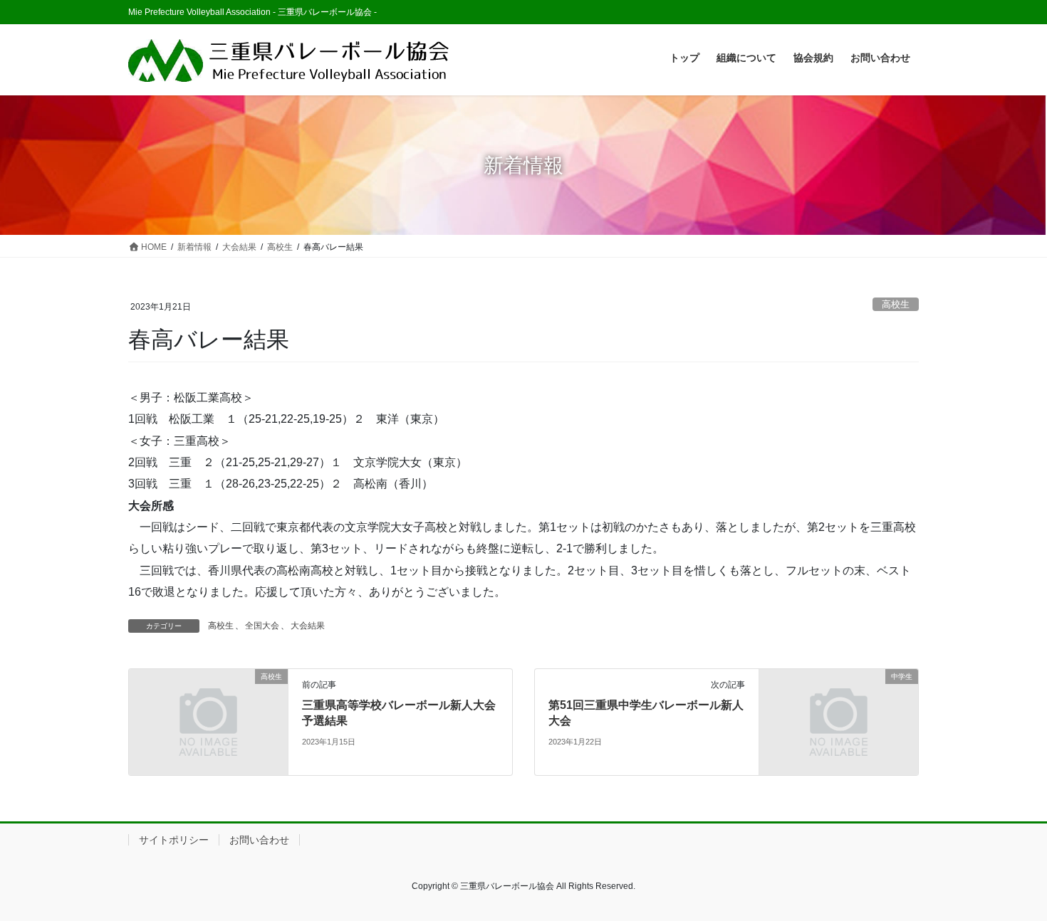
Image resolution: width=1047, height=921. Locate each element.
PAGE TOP (1009, 880)
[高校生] (208, 721)
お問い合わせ (259, 840)
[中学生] (838, 721)
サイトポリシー (174, 840)
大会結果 (308, 626)
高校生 (896, 304)
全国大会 (262, 626)
